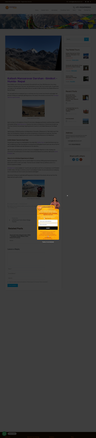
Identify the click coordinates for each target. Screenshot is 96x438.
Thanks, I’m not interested (48, 242)
